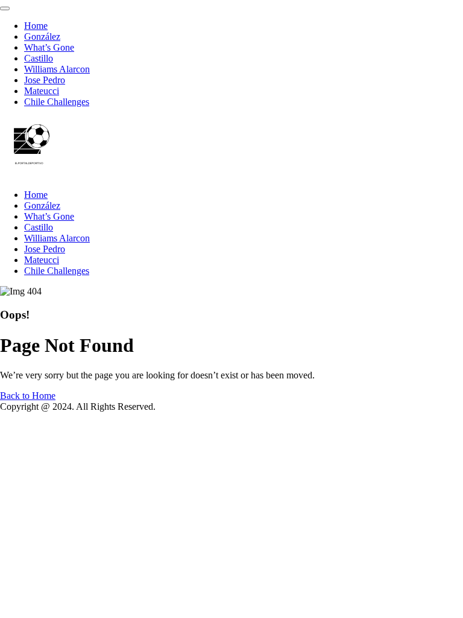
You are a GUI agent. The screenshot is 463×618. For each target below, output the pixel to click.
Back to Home (27, 395)
